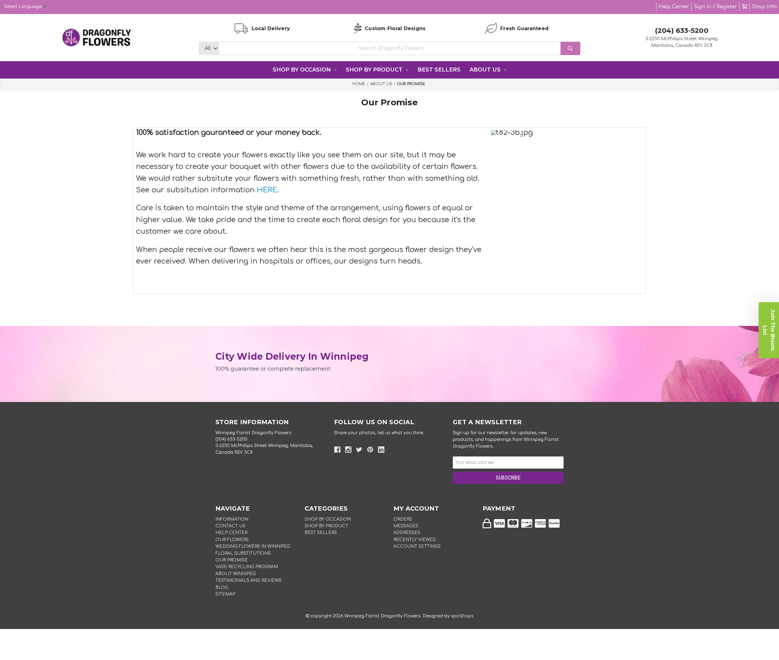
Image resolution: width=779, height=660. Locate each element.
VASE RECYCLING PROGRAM (246, 566)
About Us (485, 69)
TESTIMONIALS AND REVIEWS (248, 580)
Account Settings (417, 546)
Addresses (406, 532)
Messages (405, 526)
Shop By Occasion (302, 69)
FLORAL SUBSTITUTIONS (243, 553)
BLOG (221, 587)
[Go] (570, 48)
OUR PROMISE (231, 560)
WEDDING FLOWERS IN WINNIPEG (252, 546)
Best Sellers (438, 69)
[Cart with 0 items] (744, 6)
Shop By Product (374, 69)
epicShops (462, 616)
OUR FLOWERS (232, 539)
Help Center (673, 6)
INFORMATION (231, 519)
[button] (769, 330)
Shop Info (764, 6)
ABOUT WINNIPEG (235, 573)
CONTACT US (230, 526)
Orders (402, 519)
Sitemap (225, 594)
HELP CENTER (231, 532)
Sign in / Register (715, 6)
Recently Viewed (414, 539)
